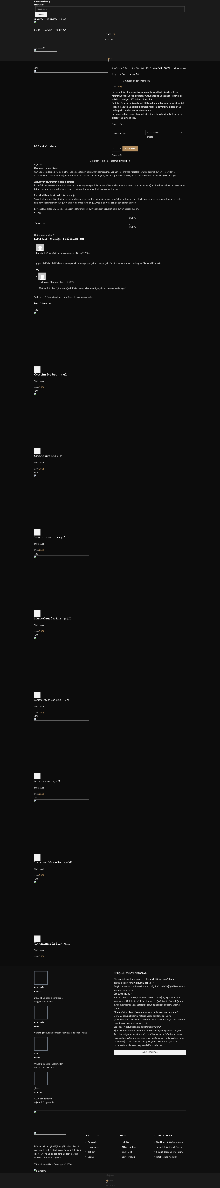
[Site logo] (45, 24)
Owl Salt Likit (142, 68)
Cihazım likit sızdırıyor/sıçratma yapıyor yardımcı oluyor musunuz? (146, 1012)
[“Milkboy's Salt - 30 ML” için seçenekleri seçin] (37, 776)
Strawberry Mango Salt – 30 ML (53, 862)
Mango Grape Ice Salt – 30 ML (52, 618)
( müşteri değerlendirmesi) (136, 80)
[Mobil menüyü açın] (110, 44)
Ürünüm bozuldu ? (123, 993)
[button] (150, 981)
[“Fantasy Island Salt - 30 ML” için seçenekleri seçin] (37, 532)
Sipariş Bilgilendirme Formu (169, 1151)
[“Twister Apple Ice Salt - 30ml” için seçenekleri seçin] (37, 938)
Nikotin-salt (119, 133)
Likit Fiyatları (128, 1156)
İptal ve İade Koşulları (166, 1156)
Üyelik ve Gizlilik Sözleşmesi (169, 1142)
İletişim (91, 1151)
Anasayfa (92, 1142)
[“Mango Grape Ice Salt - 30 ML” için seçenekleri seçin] (37, 613)
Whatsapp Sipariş (42, 1)
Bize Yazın (39, 4)
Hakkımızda (93, 1147)
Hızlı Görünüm (44, 369)
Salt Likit (129, 68)
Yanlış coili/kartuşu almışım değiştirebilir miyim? (137, 1026)
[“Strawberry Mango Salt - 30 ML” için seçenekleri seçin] (37, 857)
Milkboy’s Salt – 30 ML (48, 781)
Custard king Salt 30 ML (49, 456)
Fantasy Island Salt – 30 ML (51, 537)
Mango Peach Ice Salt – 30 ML (52, 700)
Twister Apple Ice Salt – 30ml (52, 944)
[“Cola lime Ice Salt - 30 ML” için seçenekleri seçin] (37, 369)
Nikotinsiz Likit (129, 1147)
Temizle (149, 136)
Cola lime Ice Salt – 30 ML (50, 375)
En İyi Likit (127, 1151)
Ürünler (91, 1156)
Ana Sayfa (117, 68)
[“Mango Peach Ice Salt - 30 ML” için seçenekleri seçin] (37, 695)
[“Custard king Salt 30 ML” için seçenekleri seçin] (37, 451)
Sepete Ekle (130, 149)
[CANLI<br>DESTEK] (41, 1044)
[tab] (94, 161)
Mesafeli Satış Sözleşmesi (169, 1147)
